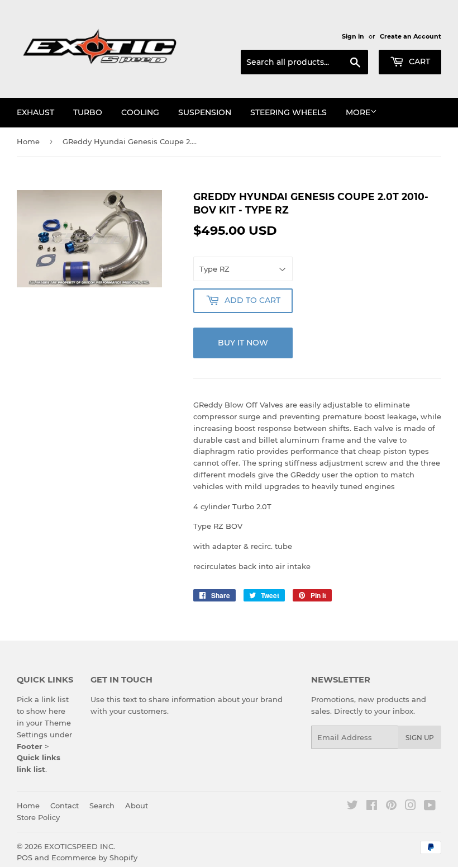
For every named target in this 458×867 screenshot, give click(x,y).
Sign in (353, 36)
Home (28, 141)
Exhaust (35, 112)
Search (102, 805)
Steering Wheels (288, 112)
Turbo (87, 112)
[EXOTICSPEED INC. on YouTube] (430, 806)
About (136, 805)
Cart (418, 61)
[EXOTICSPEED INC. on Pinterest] (391, 806)
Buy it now (243, 343)
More (358, 112)
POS (24, 857)
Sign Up (419, 737)
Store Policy (38, 817)
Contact (64, 805)
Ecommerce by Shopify (94, 857)
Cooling (140, 112)
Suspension (204, 112)
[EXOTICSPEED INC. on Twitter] (352, 806)
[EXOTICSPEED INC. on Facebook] (372, 806)
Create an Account (410, 36)
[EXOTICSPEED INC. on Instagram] (410, 806)
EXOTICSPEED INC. (79, 846)
